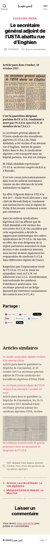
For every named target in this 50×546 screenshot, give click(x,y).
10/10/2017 (13, 49)
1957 (9, 463)
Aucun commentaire (36, 49)
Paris (18, 466)
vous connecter (25, 523)
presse (32, 18)
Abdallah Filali (19, 463)
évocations (20, 18)
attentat (39, 463)
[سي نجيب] (25, 5)
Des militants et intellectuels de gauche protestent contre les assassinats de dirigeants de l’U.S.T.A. (24, 446)
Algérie (30, 463)
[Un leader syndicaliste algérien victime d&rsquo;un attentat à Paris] (25, 368)
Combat (10, 466)
